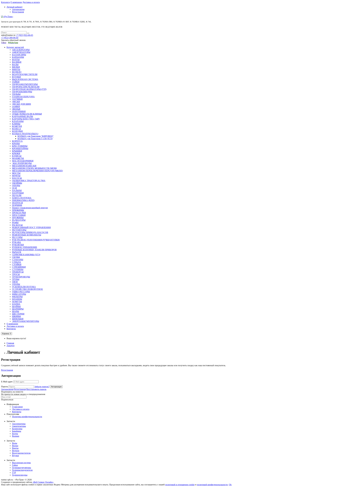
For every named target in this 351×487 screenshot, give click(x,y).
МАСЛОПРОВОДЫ (22, 163)
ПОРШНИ (17, 205)
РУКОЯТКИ (18, 245)
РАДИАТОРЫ (19, 220)
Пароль (4, 386)
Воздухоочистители (21, 453)
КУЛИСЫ (16, 156)
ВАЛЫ (15, 64)
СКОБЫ (16, 257)
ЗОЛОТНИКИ (19, 111)
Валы (14, 443)
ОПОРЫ (16, 185)
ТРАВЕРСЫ (18, 272)
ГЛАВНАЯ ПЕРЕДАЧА (23, 96)
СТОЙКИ (16, 264)
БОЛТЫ (16, 59)
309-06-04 (9, 37)
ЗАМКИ (16, 106)
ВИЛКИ (16, 67)
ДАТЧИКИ (17, 99)
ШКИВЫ (16, 316)
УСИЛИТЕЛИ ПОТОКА (24, 287)
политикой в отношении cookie (180, 484)
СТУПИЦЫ (17, 269)
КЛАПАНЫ (18, 121)
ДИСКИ (16, 101)
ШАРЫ (15, 311)
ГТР (14, 472)
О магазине (17, 407)
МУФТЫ (16, 175)
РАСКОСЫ (17, 225)
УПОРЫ (16, 284)
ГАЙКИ (15, 82)
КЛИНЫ (16, 124)
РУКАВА (16, 242)
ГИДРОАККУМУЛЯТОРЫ (25, 84)
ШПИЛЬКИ (17, 319)
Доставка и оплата (31, 2)
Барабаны (16, 431)
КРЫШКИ (17, 151)
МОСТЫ (16, 173)
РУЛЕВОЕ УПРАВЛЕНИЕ (24, 247)
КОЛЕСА (16, 129)
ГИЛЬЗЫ (16, 94)
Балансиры (17, 428)
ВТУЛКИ (16, 77)
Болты (15, 433)
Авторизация (18, 9)
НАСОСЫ (17, 178)
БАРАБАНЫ (18, 57)
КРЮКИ (16, 153)
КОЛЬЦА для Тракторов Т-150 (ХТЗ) (35, 138)
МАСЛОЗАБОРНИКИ (22, 161)
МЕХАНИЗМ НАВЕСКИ (24, 166)
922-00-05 (24, 35)
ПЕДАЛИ (16, 195)
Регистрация (18, 12)
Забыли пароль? (41, 386)
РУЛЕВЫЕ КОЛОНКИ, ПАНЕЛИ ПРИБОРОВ (34, 250)
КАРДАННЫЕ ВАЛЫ (22, 116)
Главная (10, 343)
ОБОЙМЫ (17, 183)
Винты (15, 448)
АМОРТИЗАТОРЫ (21, 52)
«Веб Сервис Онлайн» (43, 482)
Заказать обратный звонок (13, 40)
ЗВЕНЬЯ (16, 109)
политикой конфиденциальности (212, 484)
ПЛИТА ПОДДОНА (21, 198)
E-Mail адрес (7, 381)
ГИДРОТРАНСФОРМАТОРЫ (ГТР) (29, 89)
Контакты (11, 329)
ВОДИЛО (16, 72)
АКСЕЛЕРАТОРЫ (21, 50)
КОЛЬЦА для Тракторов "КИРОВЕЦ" (36, 136)
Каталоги (5, 2)
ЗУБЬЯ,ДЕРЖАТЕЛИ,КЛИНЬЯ (27, 114)
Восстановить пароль (36, 389)
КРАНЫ (16, 143)
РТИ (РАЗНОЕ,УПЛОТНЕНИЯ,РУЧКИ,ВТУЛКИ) (36, 240)
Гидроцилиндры (19, 475)
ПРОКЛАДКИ (19, 212)
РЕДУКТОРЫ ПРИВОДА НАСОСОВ (30, 232)
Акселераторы (19, 424)
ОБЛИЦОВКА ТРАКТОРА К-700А (28, 180)
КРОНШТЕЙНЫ (20, 148)
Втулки (15, 455)
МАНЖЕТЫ (18, 158)
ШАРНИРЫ (18, 309)
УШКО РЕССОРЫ (21, 291)
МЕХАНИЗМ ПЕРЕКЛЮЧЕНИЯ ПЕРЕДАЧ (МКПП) (37, 171)
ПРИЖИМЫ (18, 210)
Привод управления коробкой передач (30, 208)
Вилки (15, 445)
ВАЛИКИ (16, 62)
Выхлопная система (21, 462)
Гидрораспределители (22, 470)
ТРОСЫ (16, 274)
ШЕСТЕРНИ (18, 314)
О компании (16, 2)
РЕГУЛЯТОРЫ (19, 230)
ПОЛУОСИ (17, 203)
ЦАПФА (16, 304)
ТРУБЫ (15, 279)
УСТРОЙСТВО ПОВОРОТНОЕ (27, 289)
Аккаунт (11, 345)
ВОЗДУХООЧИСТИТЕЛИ (24, 74)
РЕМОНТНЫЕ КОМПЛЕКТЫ (26, 235)
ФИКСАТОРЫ (19, 294)
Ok (230, 484)
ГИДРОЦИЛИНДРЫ (22, 92)
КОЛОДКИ (17, 131)
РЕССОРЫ (17, 237)
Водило (15, 450)
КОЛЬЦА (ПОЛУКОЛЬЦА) (25, 133)
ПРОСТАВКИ (19, 215)
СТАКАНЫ (17, 259)
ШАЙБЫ (16, 306)
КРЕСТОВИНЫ (19, 146)
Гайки (15, 465)
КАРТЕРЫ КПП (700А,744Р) (26, 119)
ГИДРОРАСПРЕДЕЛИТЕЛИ (25, 87)
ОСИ (14, 188)
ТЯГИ (15, 282)
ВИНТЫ (16, 69)
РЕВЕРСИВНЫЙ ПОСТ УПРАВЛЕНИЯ (31, 227)
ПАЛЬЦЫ (17, 190)
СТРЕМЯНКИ (19, 267)
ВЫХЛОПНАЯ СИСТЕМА (25, 79)
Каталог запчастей (15, 47)
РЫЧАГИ (16, 252)
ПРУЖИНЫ (18, 217)
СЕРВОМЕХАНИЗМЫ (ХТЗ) (26, 254)
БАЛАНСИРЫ (19, 54)
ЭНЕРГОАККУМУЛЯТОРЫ (25, 321)
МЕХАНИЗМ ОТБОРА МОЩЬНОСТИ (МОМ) (34, 168)
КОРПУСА (17, 141)
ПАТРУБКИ (18, 193)
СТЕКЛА (16, 262)
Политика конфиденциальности (27, 416)
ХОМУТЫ (17, 301)
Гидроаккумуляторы (21, 467)
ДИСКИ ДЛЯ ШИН (21, 104)
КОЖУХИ (17, 126)
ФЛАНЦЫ (17, 299)
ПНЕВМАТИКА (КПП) (23, 200)
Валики (15, 436)
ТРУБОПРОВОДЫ (21, 277)
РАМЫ (15, 222)
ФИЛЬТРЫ (17, 296)
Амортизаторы (19, 426)
